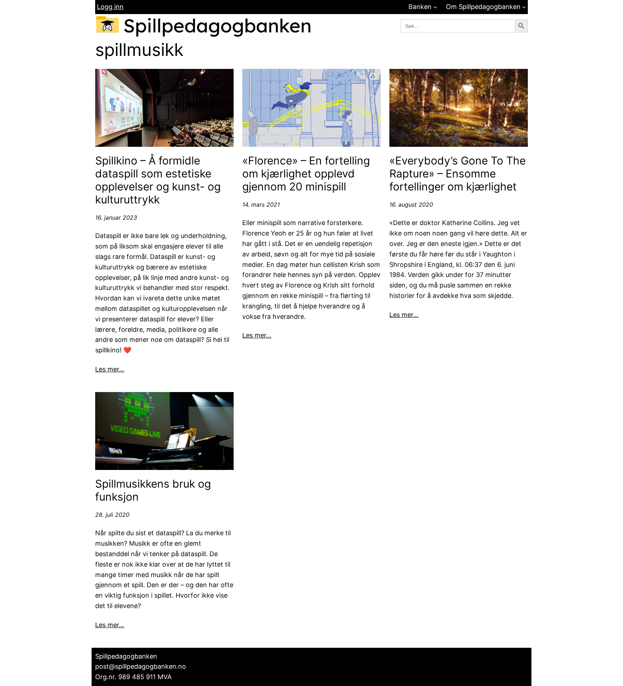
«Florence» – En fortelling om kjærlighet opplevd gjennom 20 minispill (306, 173)
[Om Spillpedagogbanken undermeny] (524, 7)
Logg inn (110, 6)
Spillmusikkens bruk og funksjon (153, 490)
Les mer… (109, 369)
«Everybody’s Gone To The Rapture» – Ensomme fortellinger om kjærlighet (457, 173)
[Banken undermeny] (435, 7)
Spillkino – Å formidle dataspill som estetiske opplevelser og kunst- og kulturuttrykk (158, 180)
